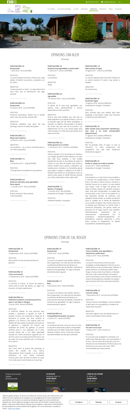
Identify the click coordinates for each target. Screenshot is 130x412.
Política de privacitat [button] (13, 374)
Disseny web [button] (13, 379)
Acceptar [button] (118, 402)
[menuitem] (92, 2)
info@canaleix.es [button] (109, 2)
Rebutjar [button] (99, 402)
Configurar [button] (79, 402)
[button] (8, 2)
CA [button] (119, 2)
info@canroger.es (92, 383)
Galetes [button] (8, 376)
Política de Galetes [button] (14, 408)
